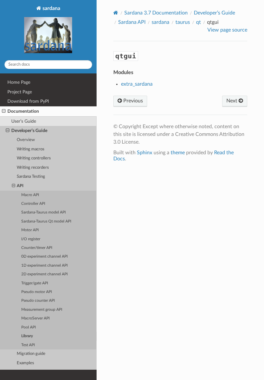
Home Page (18, 82)
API (20, 186)
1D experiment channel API (44, 265)
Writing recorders (33, 168)
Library (27, 336)
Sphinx (144, 152)
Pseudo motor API (36, 292)
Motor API (30, 230)
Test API (28, 345)
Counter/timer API (36, 248)
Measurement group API (41, 309)
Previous (132, 100)
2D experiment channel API (44, 274)
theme (178, 152)
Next (232, 100)
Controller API (33, 203)
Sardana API (132, 22)
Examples (25, 363)
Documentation (23, 111)
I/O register (30, 239)
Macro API (30, 195)
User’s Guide (23, 121)
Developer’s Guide (29, 130)
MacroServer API (35, 318)
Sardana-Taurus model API (43, 212)
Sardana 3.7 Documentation (156, 12)
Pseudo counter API (38, 300)
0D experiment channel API (44, 256)
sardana (50, 8)
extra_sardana (137, 84)
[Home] (115, 12)
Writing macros (30, 149)
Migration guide (31, 354)
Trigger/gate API (34, 283)
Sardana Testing (31, 177)
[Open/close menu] (3, 111)
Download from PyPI (28, 101)
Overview (26, 140)
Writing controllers (34, 158)
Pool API (28, 327)
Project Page (19, 92)
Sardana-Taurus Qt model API (46, 221)
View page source (227, 30)
